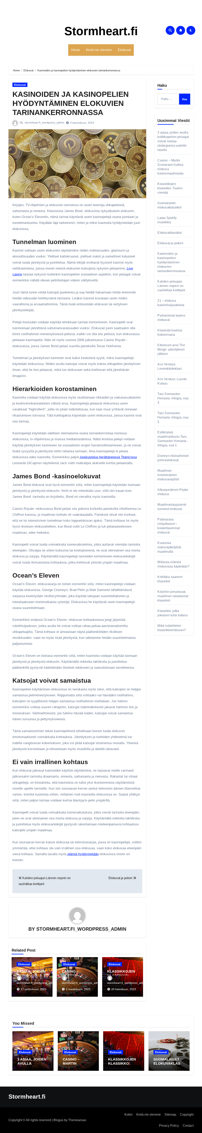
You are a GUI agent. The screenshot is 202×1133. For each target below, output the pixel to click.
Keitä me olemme (99, 50)
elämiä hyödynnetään (83, 854)
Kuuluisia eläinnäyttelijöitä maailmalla (169, 547)
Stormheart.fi (101, 31)
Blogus (58, 1120)
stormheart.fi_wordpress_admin (44, 122)
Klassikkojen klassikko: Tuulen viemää (169, 188)
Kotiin (128, 1114)
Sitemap (170, 1114)
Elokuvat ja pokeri (170, 243)
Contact (188, 1125)
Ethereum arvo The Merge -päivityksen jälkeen (171, 349)
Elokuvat (124, 50)
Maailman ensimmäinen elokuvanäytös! (168, 475)
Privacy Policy (169, 1125)
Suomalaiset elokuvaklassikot (168, 1063)
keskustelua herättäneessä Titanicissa (108, 457)
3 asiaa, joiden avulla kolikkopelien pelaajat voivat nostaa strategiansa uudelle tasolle (173, 141)
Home (75, 50)
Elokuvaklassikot (169, 232)
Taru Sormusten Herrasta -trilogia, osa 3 (172, 398)
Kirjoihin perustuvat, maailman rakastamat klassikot (172, 596)
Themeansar (77, 1120)
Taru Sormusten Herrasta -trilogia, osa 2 (172, 417)
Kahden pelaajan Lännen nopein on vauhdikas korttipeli (171, 286)
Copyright (187, 1114)
